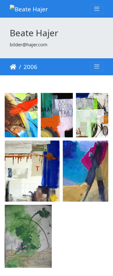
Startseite (13, 66)
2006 (30, 67)
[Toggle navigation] (96, 9)
